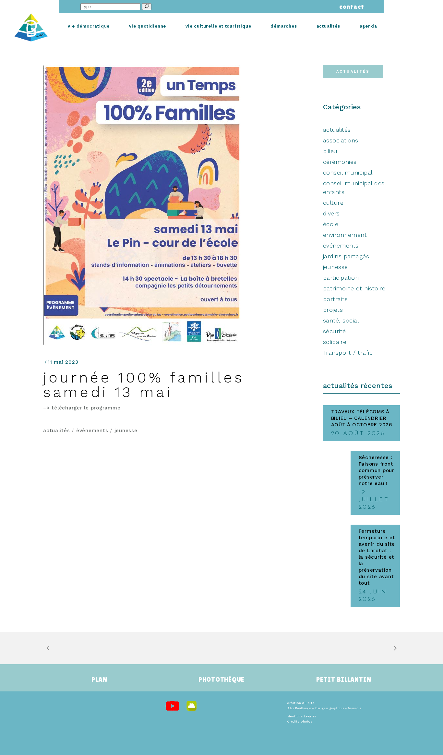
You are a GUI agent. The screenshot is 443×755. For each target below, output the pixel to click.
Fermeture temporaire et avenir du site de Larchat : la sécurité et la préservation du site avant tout (377, 557)
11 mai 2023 (63, 362)
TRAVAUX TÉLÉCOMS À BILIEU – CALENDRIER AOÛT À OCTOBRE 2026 (361, 418)
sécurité (334, 331)
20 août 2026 (358, 434)
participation (341, 277)
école (331, 224)
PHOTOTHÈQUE (221, 679)
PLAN (99, 679)
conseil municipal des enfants (354, 187)
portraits (335, 299)
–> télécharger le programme (81, 408)
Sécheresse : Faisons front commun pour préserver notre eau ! (376, 470)
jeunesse (126, 430)
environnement (345, 234)
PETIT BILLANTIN (343, 679)
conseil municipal (348, 172)
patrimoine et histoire (354, 288)
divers (331, 213)
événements (92, 430)
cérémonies (340, 161)
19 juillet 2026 (374, 500)
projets (333, 309)
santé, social (341, 320)
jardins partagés (346, 256)
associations (340, 140)
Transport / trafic (348, 352)
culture (333, 202)
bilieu (330, 151)
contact (350, 6)
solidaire (335, 341)
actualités (56, 430)
